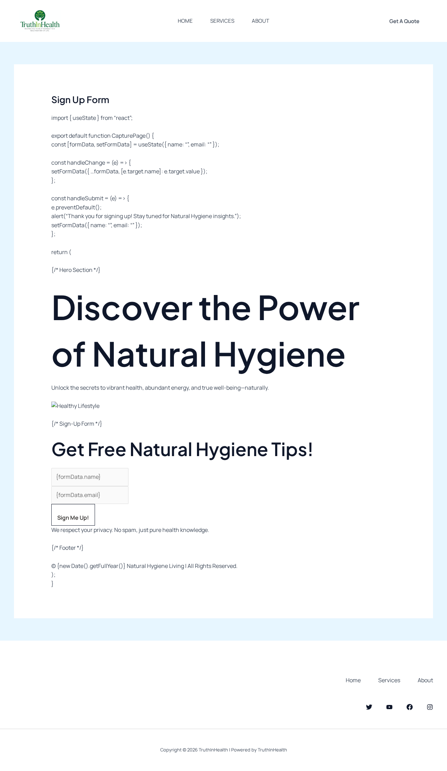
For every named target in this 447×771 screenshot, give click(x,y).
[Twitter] (369, 707)
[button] (404, 21)
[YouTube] (389, 707)
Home (185, 20)
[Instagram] (430, 707)
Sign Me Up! (73, 517)
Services (222, 20)
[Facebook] (409, 707)
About (260, 20)
